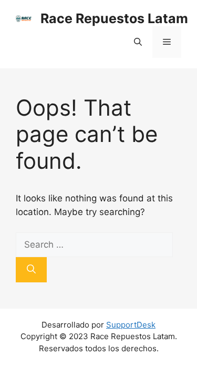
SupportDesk (130, 325)
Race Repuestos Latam (114, 18)
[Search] (31, 269)
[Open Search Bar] (137, 42)
